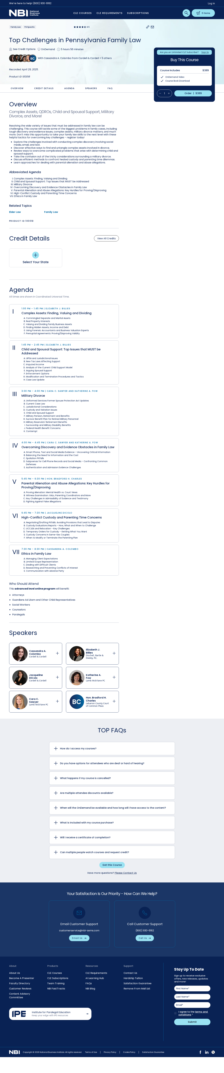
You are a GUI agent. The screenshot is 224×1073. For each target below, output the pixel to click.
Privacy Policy (110, 1052)
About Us (14, 973)
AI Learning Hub (94, 978)
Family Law (51, 212)
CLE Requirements (96, 973)
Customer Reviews (20, 988)
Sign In (205, 52)
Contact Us (130, 973)
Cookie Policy (129, 1052)
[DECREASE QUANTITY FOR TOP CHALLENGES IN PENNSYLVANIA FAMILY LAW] (159, 93)
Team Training (55, 983)
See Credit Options (24, 49)
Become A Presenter (21, 978)
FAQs (88, 983)
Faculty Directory (19, 983)
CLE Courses (54, 973)
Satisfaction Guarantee (137, 983)
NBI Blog (90, 988)
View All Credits (106, 238)
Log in (211, 3)
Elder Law (15, 212)
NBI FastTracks (56, 988)
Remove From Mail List (137, 988)
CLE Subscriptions (57, 978)
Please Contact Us (126, 873)
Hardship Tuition (133, 978)
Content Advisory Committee (19, 995)
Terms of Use (91, 1052)
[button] (147, 27)
